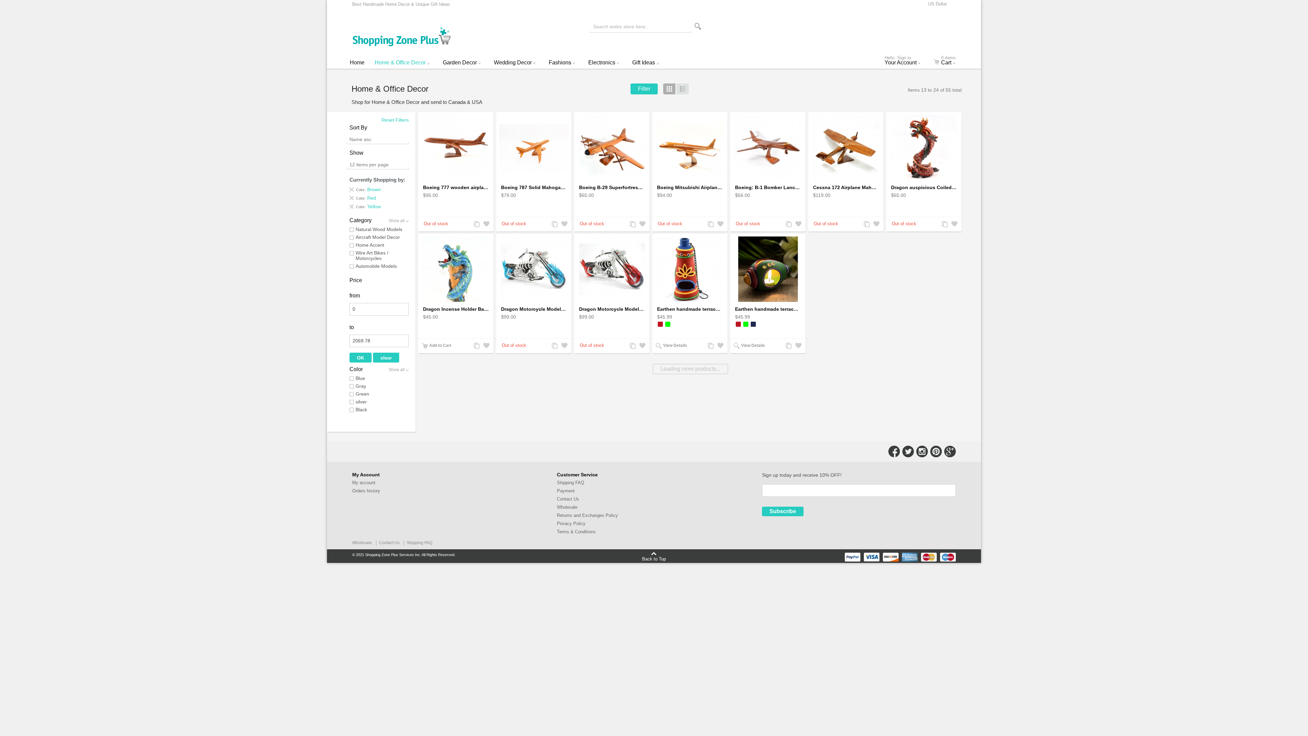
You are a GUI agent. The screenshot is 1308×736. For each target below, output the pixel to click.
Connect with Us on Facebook (894, 451)
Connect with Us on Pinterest (936, 451)
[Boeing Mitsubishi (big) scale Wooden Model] (690, 148)
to (351, 327)
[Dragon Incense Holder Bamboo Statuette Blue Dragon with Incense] (456, 269)
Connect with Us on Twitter (908, 451)
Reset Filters (395, 120)
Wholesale (567, 507)
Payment (566, 490)
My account (363, 482)
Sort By (358, 128)
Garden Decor (460, 62)
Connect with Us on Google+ (950, 451)
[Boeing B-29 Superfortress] (612, 148)
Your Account (901, 61)
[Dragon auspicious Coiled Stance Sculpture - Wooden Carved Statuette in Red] (924, 148)
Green (362, 394)
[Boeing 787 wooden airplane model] (534, 148)
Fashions (560, 62)
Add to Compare (476, 224)
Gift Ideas (643, 62)
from (354, 295)
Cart (948, 61)
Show (356, 153)
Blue (360, 378)
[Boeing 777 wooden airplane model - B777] (456, 148)
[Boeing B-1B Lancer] (768, 148)
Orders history (366, 490)
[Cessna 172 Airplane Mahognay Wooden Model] (846, 148)
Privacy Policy (571, 523)
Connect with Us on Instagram (922, 451)
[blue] (753, 324)
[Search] (698, 26)
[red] (660, 324)
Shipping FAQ (570, 482)
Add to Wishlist (485, 224)
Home (357, 62)
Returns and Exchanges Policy (587, 515)
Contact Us (568, 499)
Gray (361, 386)
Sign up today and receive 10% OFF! (802, 475)
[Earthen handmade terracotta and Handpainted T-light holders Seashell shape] (768, 269)
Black (361, 409)
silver (361, 401)
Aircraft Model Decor (378, 237)
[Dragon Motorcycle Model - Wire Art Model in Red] (612, 269)
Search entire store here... (621, 26)
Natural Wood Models (379, 229)
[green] (668, 324)
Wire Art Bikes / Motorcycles (372, 255)
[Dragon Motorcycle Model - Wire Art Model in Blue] (534, 269)
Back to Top (654, 558)
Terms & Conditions (576, 531)
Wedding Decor (513, 62)
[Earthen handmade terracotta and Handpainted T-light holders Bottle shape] (690, 269)
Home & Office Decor (400, 62)
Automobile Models (376, 266)
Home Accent (370, 245)
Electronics (601, 62)
